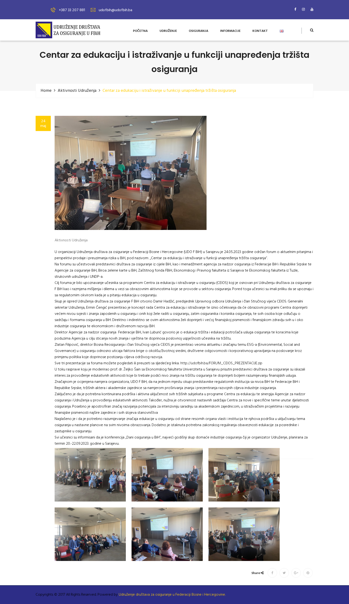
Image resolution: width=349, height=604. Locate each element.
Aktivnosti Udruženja (77, 91)
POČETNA (140, 31)
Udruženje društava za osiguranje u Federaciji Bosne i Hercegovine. (172, 595)
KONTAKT (260, 31)
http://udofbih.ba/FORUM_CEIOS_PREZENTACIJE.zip (221, 363)
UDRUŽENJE (168, 31)
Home (46, 91)
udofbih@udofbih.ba (115, 10)
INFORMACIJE (230, 31)
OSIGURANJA (198, 31)
